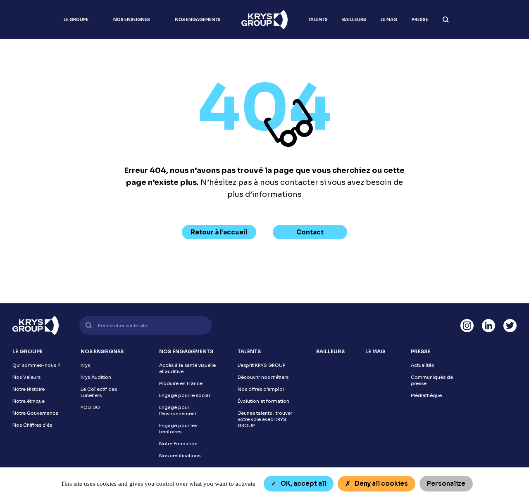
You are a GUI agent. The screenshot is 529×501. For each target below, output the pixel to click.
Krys (85, 365)
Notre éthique (28, 401)
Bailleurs (354, 19)
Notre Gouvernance (35, 413)
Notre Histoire (28, 389)
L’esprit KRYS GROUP (261, 365)
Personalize (446, 483)
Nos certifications (179, 455)
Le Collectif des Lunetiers (99, 392)
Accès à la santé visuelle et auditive (187, 368)
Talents (318, 19)
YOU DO (90, 407)
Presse (420, 19)
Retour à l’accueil (219, 232)
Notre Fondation (178, 444)
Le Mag (389, 19)
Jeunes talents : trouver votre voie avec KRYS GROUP (265, 419)
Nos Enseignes (131, 19)
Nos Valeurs (26, 377)
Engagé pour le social (184, 395)
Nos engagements (198, 19)
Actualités (422, 365)
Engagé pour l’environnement (177, 410)
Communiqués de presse (432, 380)
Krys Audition (96, 377)
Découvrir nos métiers (263, 377)
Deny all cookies (380, 483)
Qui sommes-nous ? (36, 365)
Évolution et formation (263, 401)
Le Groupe (76, 19)
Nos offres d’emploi (261, 389)
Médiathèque (426, 395)
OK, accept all (302, 483)
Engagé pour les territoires (178, 429)
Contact (310, 232)
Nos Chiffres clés (32, 425)
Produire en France (181, 383)
